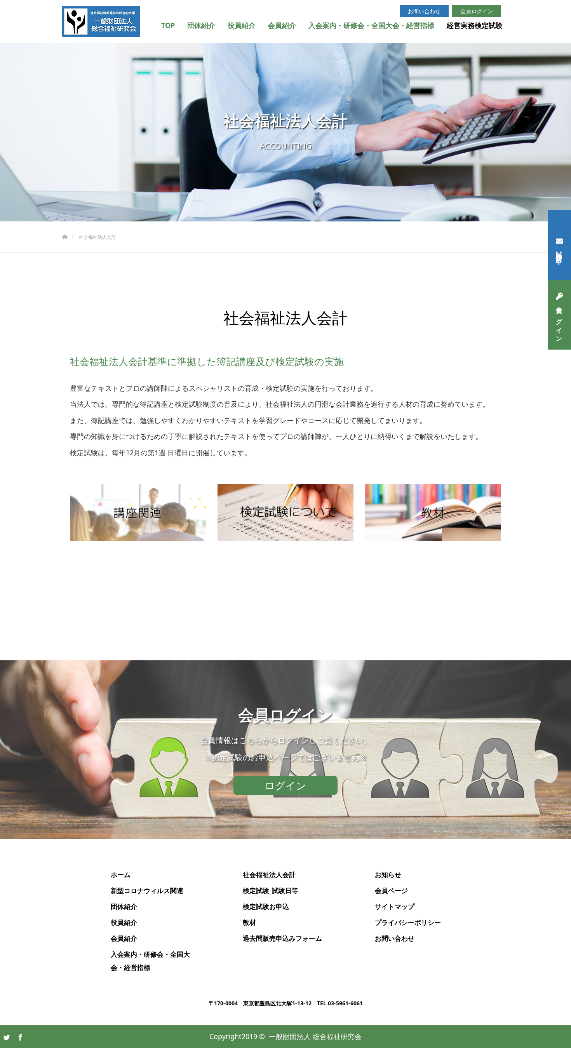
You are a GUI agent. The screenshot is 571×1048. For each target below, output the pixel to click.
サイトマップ (394, 906)
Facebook (19, 1036)
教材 (249, 922)
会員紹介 (282, 25)
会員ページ (391, 890)
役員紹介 (242, 25)
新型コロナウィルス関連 (147, 890)
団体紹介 (201, 25)
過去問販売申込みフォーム (282, 938)
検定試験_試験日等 (270, 890)
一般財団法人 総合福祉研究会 (315, 1036)
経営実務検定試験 (475, 25)
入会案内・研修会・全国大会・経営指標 (371, 25)
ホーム (121, 874)
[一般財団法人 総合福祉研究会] (101, 21)
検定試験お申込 (266, 906)
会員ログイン (559, 321)
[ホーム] (64, 224)
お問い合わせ (424, 11)
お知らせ (388, 874)
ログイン (285, 785)
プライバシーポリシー (408, 922)
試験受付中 (559, 251)
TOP (168, 25)
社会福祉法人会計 (269, 874)
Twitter (6, 1036)
